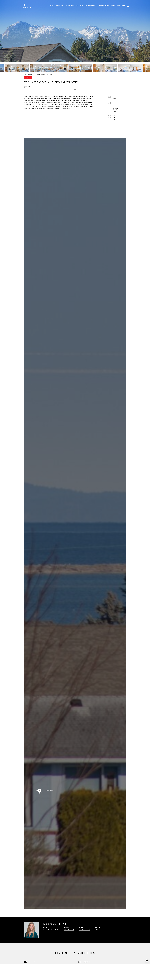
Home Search (69, 5)
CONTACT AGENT (52, 935)
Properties (59, 5)
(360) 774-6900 (69, 930)
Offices (51, 5)
